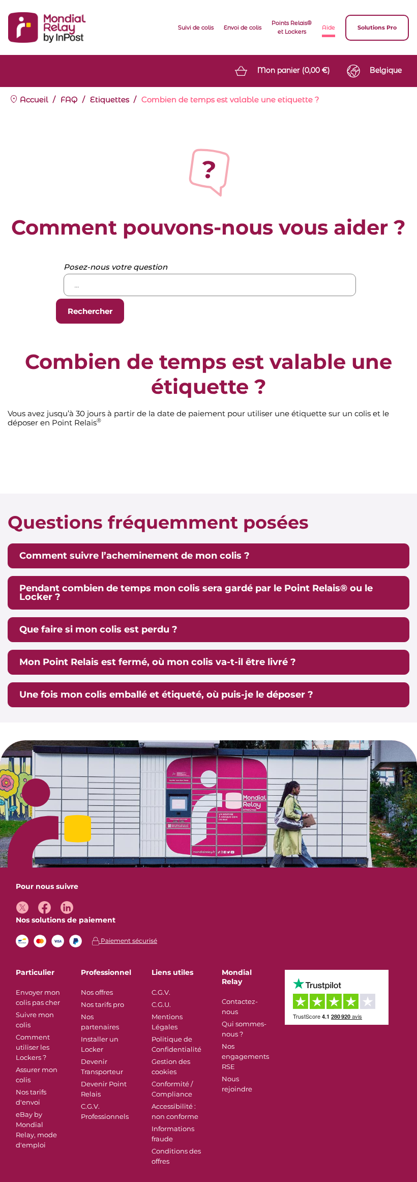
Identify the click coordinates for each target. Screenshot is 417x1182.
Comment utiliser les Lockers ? (33, 1047)
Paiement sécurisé (128, 940)
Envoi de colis (242, 27)
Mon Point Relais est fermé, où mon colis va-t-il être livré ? (157, 662)
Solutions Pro (377, 27)
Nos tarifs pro (102, 1004)
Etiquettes (109, 99)
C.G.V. (161, 992)
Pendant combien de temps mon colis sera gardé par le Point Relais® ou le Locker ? (196, 592)
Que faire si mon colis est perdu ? (98, 629)
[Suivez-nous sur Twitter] (22, 907)
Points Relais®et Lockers (292, 27)
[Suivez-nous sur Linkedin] (67, 907)
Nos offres (97, 992)
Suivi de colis (196, 27)
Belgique (386, 70)
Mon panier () (293, 70)
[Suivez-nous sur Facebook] (44, 907)
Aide (328, 27)
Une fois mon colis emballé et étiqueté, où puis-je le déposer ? (166, 694)
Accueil (33, 99)
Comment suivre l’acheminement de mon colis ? (134, 555)
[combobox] (210, 285)
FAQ (69, 99)
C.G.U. (161, 1004)
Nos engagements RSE (245, 1056)
